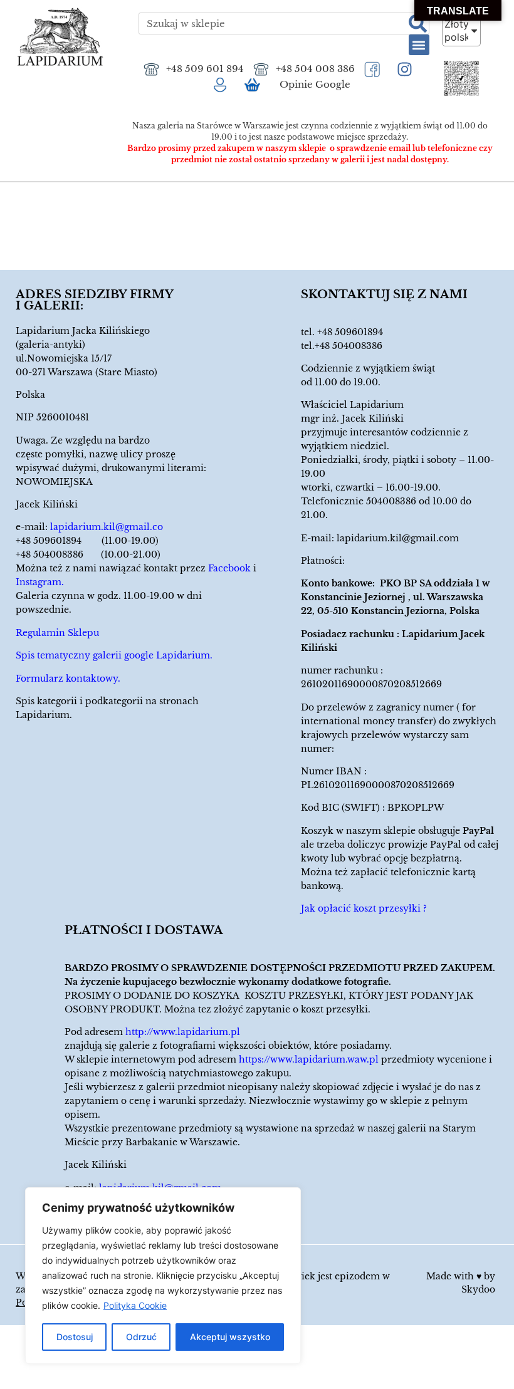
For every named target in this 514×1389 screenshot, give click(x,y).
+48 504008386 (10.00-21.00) (88, 554)
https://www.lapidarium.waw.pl (309, 1059)
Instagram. (40, 582)
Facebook (229, 568)
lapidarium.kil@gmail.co (106, 527)
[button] (419, 44)
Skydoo (478, 1289)
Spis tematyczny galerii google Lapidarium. (114, 655)
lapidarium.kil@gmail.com (398, 538)
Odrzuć (141, 1336)
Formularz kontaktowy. (68, 678)
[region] (163, 1275)
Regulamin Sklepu (57, 632)
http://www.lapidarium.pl (182, 1032)
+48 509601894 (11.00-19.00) (87, 540)
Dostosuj (74, 1336)
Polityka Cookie (135, 1305)
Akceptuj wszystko (230, 1336)
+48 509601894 (350, 332)
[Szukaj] (418, 23)
